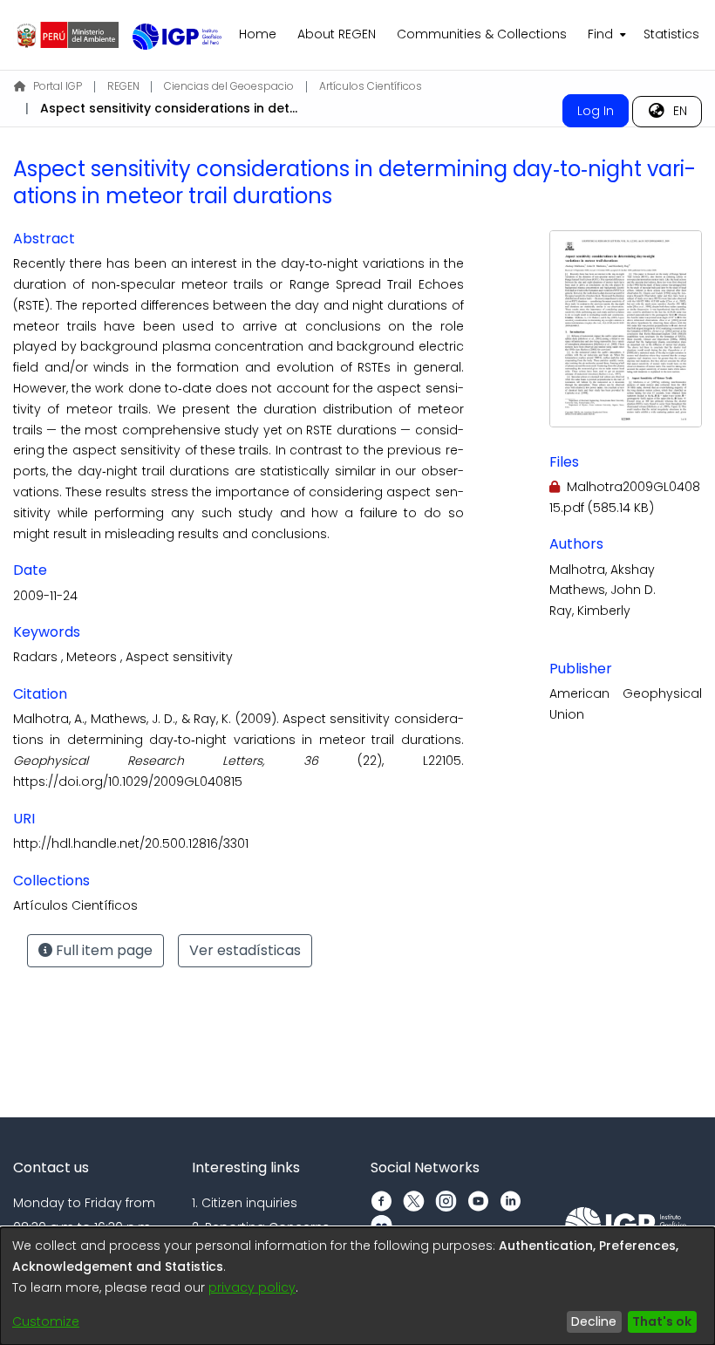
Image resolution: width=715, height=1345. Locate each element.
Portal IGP (57, 86)
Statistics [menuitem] (671, 34)
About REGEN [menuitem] (336, 34)
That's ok (661, 1321)
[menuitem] (605, 35)
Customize (45, 1321)
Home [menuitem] (257, 34)
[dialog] (357, 1286)
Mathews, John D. (602, 589)
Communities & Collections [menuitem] (482, 34)
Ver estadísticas (245, 950)
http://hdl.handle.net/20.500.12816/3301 (131, 843)
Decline (593, 1321)
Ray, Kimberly (589, 610)
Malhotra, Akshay (602, 569)
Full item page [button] (102, 950)
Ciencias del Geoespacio (229, 86)
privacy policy (252, 1287)
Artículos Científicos (370, 86)
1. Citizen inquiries (244, 1203)
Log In (595, 110)
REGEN (123, 86)
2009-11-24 (45, 595)
